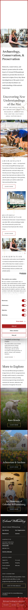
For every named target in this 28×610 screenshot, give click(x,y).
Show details (19, 321)
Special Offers (5, 563)
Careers (17, 533)
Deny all (14, 335)
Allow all (14, 326)
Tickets (6, 605)
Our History (5, 530)
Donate (22, 605)
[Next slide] (25, 253)
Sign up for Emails (14, 586)
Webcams (17, 565)
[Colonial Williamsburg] (14, 523)
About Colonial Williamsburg (11, 527)
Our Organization (20, 530)
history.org (4, 568)
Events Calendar (6, 565)
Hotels (14, 605)
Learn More (9, 186)
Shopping (17, 563)
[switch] (24, 305)
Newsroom (5, 533)
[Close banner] (27, 598)
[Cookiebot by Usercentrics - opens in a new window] (19, 274)
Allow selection (14, 330)
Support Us (5, 560)
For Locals (17, 560)
